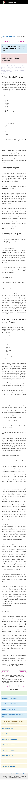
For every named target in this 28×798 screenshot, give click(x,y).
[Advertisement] (14, 19)
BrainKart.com (12, 2)
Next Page (22, 41)
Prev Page (6, 41)
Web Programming (10, 36)
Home (2, 36)
